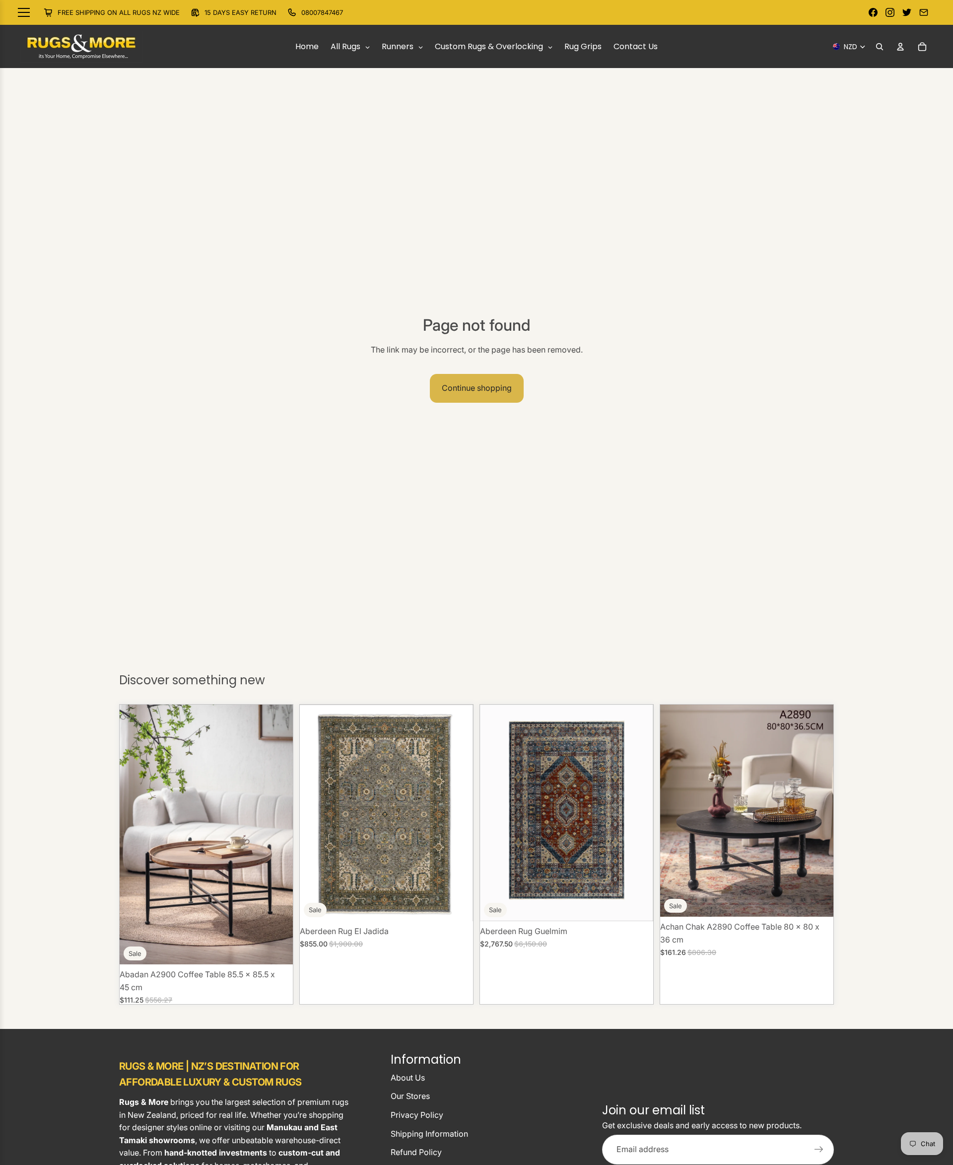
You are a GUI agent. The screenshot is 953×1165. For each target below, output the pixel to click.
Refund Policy (416, 1152)
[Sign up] (819, 1149)
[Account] (900, 47)
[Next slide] (458, 813)
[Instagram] (889, 12)
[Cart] (922, 47)
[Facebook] (873, 12)
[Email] (923, 12)
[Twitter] (906, 12)
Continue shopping (477, 388)
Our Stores (410, 1096)
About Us (408, 1078)
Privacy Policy (417, 1115)
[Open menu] (28, 12)
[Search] (879, 47)
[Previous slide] (315, 813)
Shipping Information (429, 1134)
